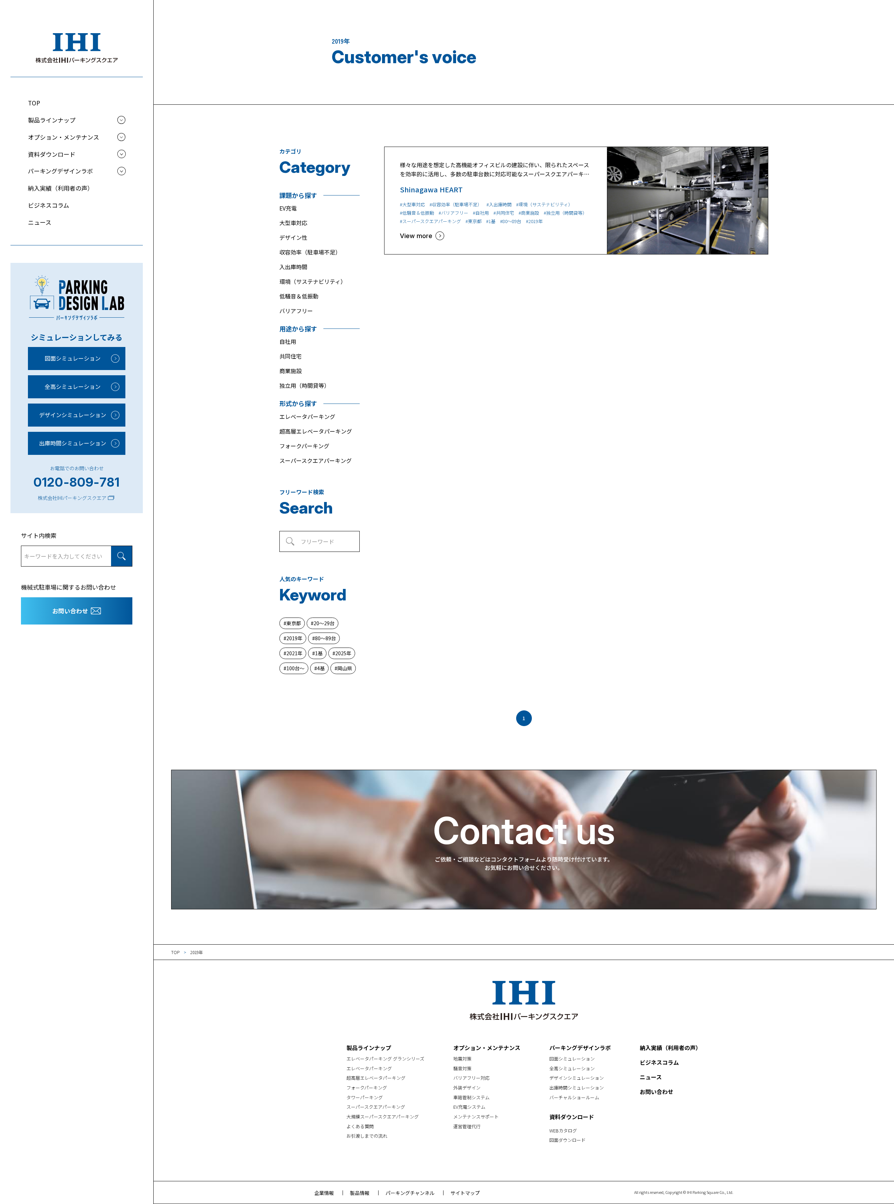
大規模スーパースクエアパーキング (382, 1116)
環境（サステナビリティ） (312, 281)
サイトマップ (465, 1192)
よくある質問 (360, 1126)
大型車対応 (293, 223)
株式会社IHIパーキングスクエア (72, 497)
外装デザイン (467, 1087)
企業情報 (324, 1192)
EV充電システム (469, 1106)
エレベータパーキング (307, 416)
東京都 (293, 623)
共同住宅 (290, 356)
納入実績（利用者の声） (60, 188)
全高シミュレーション (73, 386)
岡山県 (344, 668)
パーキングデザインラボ (580, 1047)
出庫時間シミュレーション (72, 443)
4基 (321, 668)
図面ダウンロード (567, 1140)
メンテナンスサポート (476, 1116)
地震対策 (462, 1058)
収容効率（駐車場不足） (310, 252)
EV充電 (288, 208)
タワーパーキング (364, 1097)
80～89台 (325, 638)
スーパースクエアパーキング (315, 460)
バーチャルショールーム (574, 1097)
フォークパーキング (304, 446)
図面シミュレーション (73, 358)
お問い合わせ (70, 610)
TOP (34, 102)
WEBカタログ (563, 1130)
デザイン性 (293, 237)
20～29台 (324, 623)
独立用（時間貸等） (304, 385)
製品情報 (359, 1192)
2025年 (343, 653)
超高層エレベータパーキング (315, 431)
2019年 (294, 638)
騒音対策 (462, 1068)
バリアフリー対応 (471, 1077)
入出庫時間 (293, 267)
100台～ (295, 668)
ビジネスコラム (48, 205)
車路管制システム (471, 1097)
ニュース (39, 222)
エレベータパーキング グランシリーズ (385, 1058)
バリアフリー (296, 310)
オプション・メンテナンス (486, 1047)
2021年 (294, 653)
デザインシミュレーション (72, 415)
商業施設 (290, 371)
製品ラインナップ (368, 1047)
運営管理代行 (467, 1126)
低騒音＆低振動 (298, 296)
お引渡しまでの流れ (366, 1135)
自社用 (287, 341)
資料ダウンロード (571, 1117)
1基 (319, 653)
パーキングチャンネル (410, 1192)
